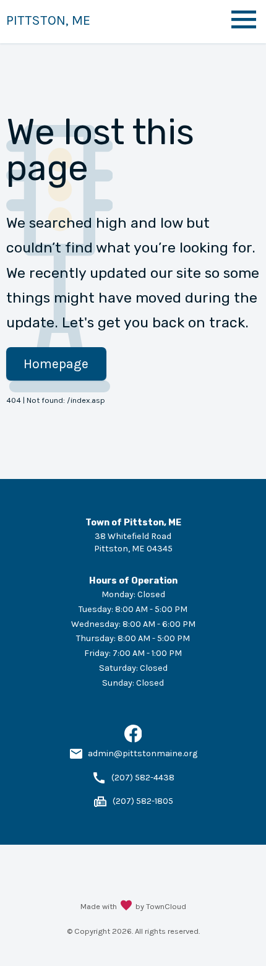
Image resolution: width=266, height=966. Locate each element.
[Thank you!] (126, 906)
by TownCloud (160, 906)
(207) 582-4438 (142, 777)
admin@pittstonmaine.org (142, 753)
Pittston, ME (48, 20)
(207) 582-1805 (143, 801)
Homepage (56, 364)
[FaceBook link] (133, 740)
